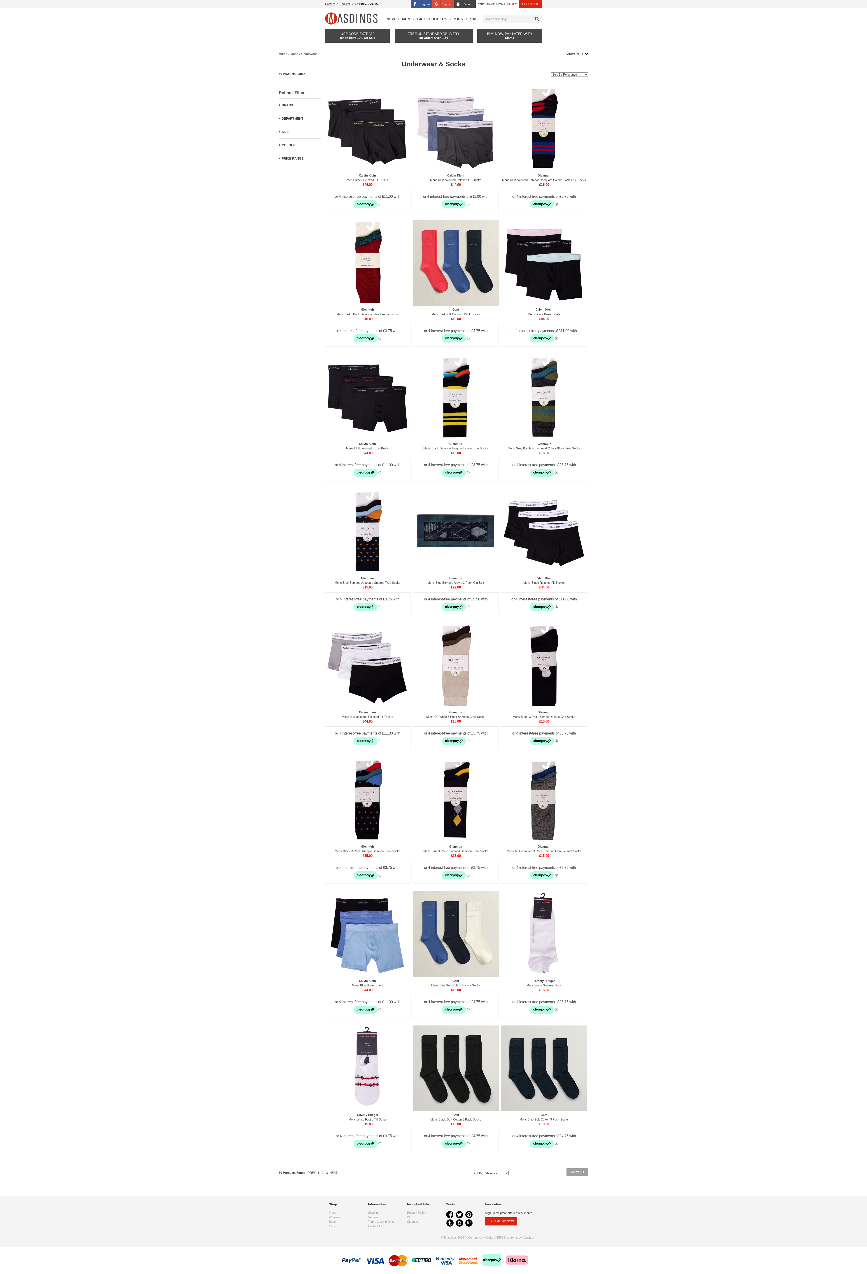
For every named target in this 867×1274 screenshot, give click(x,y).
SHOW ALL (577, 1172)
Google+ (469, 1223)
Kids (458, 19)
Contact (330, 4)
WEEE (411, 1217)
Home (283, 54)
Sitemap (412, 1221)
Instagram (459, 1223)
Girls (332, 1226)
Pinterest (469, 1214)
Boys (332, 1221)
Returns (373, 1217)
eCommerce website (480, 1237)
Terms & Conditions (381, 1221)
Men (406, 19)
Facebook (450, 1214)
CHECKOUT (530, 4)
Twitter (459, 1214)
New (391, 19)
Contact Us (375, 1226)
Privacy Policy (416, 1212)
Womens (334, 1217)
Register (345, 4)
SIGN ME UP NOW (501, 1221)
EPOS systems (507, 1237)
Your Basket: (486, 4)
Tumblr (450, 1223)
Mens (294, 54)
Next (334, 1172)
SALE (475, 19)
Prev (312, 1172)
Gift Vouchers (432, 19)
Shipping (373, 1212)
